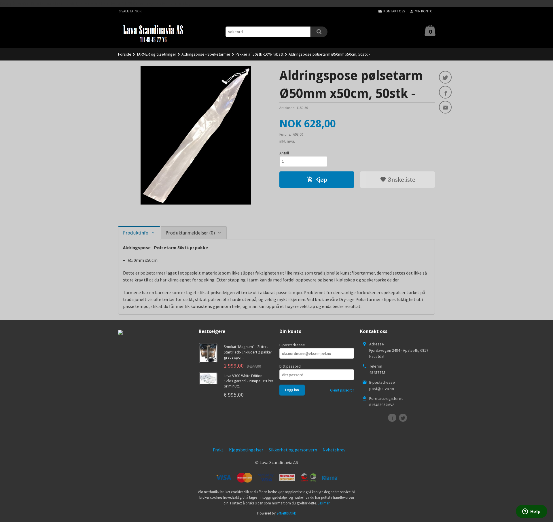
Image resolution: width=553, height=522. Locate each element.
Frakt (218, 450)
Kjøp (321, 179)
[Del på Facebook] (445, 92)
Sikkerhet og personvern (293, 450)
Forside (124, 54)
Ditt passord (290, 366)
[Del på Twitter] (445, 77)
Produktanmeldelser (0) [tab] (190, 233)
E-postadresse (292, 344)
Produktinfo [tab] (135, 233)
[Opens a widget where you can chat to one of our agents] (531, 512)
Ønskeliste (400, 179)
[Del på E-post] (445, 107)
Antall (284, 153)
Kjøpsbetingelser (246, 450)
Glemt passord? (342, 390)
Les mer (323, 503)
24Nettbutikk (286, 513)
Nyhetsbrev (334, 450)
